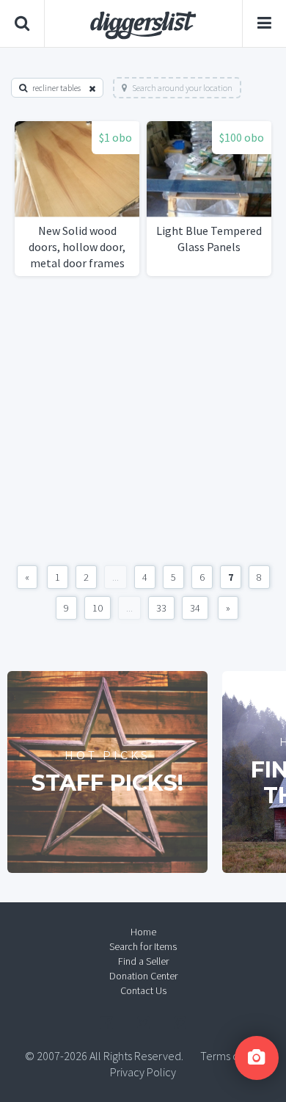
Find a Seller (143, 961)
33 (161, 608)
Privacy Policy (143, 1072)
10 (97, 608)
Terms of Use (231, 1055)
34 (195, 608)
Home (143, 931)
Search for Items (143, 946)
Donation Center (143, 975)
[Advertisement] (143, 421)
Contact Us (143, 990)
